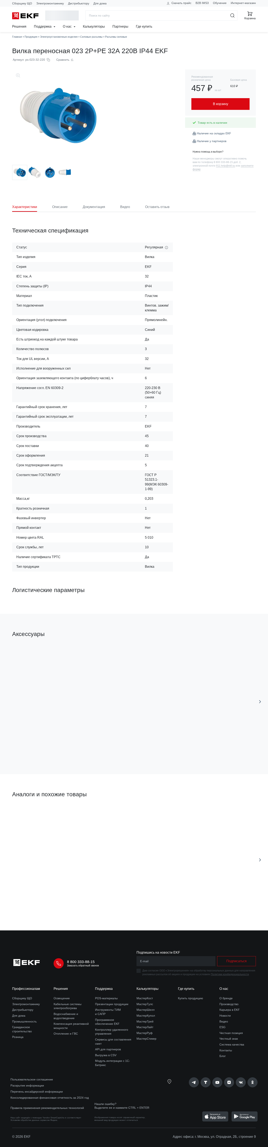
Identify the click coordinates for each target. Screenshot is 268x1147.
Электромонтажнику (50, 3)
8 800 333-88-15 (81, 962)
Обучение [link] (220, 3)
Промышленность (24, 1021)
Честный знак (228, 1038)
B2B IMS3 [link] (202, 3)
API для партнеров (108, 1049)
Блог (222, 1056)
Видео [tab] (125, 207)
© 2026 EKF (21, 1136)
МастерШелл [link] (146, 1009)
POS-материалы (106, 998)
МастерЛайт (145, 1027)
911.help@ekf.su (225, 165)
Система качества (231, 1044)
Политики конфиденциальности (230, 974)
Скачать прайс (181, 3)
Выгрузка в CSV (105, 1055)
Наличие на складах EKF (214, 133)
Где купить (144, 26)
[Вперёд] (260, 701)
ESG (222, 1027)
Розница (17, 1037)
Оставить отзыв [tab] (157, 207)
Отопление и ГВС (66, 1033)
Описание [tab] (60, 207)
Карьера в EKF (229, 1009)
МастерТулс (145, 1004)
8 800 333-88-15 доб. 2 (227, 162)
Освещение (62, 998)
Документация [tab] (94, 207)
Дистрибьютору (78, 3)
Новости (225, 1015)
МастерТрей (145, 1021)
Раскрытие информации (27, 1085)
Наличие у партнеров (211, 141)
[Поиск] (232, 15)
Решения (19, 26)
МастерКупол (146, 1015)
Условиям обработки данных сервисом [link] (30, 1120)
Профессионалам (26, 988)
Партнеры (120, 26)
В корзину (36, 747)
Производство (228, 1004)
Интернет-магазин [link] (243, 3)
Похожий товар (28, 814)
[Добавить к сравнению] (73, 747)
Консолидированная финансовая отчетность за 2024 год (49, 1097)
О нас (67, 26)
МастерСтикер (146, 1038)
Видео (223, 1021)
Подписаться (236, 961)
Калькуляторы (94, 26)
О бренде (226, 998)
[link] (194, 1082)
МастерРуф (145, 1033)
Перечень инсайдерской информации (36, 1091)
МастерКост (145, 998)
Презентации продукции (111, 1004)
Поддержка (43, 26)
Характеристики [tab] (24, 207)
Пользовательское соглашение (31, 1079)
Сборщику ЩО (22, 3)
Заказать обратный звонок (83, 965)
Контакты (225, 1050)
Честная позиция (231, 1033)
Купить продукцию (190, 998)
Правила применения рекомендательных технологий (47, 1108)
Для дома (100, 3)
